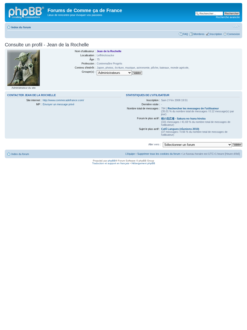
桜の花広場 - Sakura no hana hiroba (183, 118)
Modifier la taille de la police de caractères (236, 26)
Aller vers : (154, 144)
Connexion (233, 34)
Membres (199, 34)
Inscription (216, 34)
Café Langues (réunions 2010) (180, 128)
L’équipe (130, 153)
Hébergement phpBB (143, 163)
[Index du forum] (27, 12)
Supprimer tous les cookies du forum (158, 153)
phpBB (112, 160)
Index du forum (21, 27)
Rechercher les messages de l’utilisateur (193, 108)
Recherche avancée (228, 17)
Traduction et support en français (110, 163)
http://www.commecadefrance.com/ (63, 100)
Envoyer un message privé (58, 104)
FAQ (185, 34)
